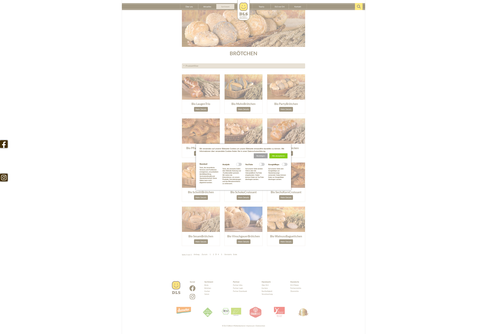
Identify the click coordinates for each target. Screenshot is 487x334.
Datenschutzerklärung (256, 151)
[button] (261, 155)
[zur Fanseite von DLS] (4, 144)
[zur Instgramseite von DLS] (4, 177)
